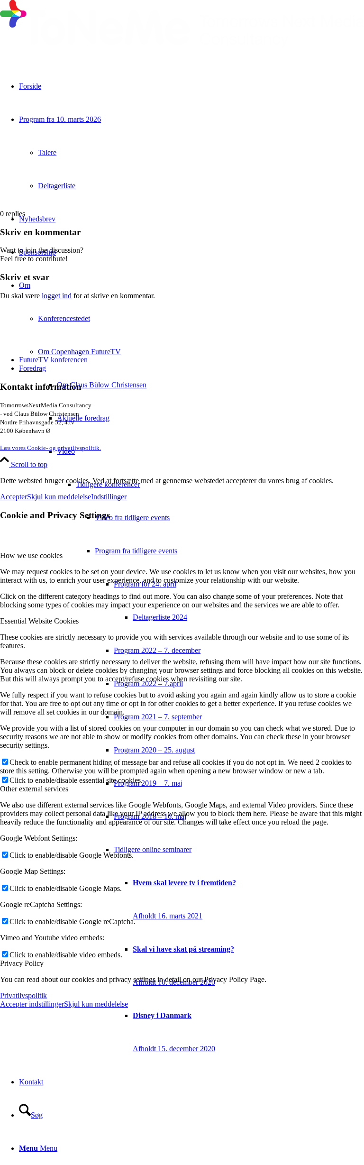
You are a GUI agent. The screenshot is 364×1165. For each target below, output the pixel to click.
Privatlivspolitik (23, 995)
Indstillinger (109, 497)
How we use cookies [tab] (31, 555)
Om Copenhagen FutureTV (79, 352)
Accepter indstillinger (32, 1004)
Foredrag (32, 368)
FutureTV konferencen (53, 360)
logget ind (57, 296)
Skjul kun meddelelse (59, 497)
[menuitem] (248, 1032)
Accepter (13, 497)
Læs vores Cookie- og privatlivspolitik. (50, 447)
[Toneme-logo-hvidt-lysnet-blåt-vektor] (182, 45)
